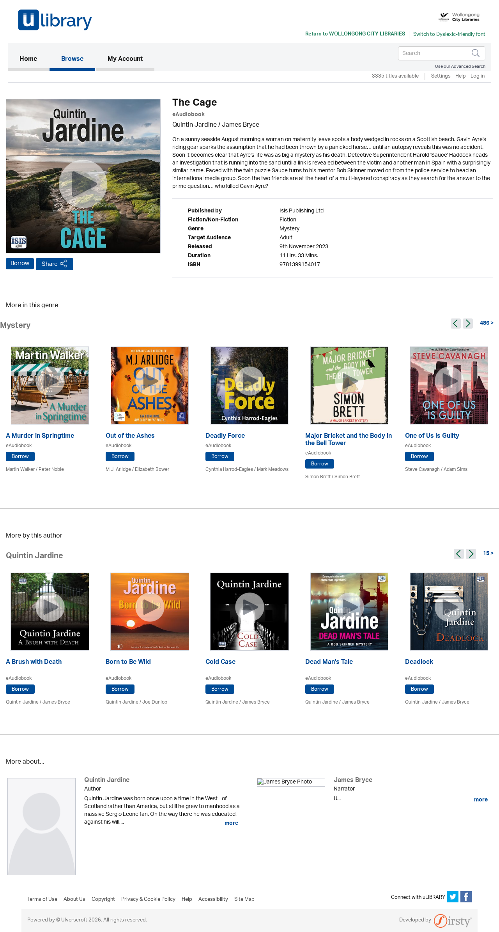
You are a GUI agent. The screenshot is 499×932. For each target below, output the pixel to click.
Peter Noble (51, 469)
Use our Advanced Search (460, 66)
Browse (72, 59)
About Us (74, 899)
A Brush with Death (34, 663)
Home (34, 59)
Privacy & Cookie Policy (148, 899)
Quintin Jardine (194, 125)
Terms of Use (42, 899)
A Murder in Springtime (40, 436)
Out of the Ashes (130, 436)
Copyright (103, 899)
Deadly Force (225, 436)
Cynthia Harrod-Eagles (229, 469)
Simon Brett (318, 477)
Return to (355, 35)
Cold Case (220, 663)
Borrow (20, 263)
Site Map (244, 899)
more (230, 823)
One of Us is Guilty (432, 436)
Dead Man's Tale (329, 663)
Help (460, 76)
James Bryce (240, 125)
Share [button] (50, 264)
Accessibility (213, 899)
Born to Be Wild (128, 663)
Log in (478, 76)
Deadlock (419, 663)
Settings (441, 76)
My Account (125, 59)
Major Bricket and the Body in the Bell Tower (348, 440)
